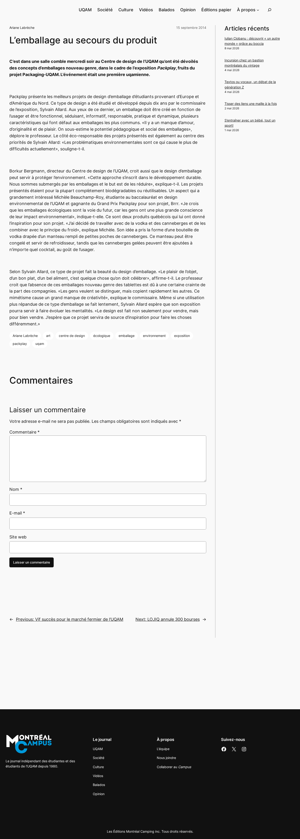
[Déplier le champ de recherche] (269, 10)
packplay (20, 344)
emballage (127, 336)
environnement (154, 336)
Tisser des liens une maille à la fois (251, 104)
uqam (39, 344)
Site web (17, 536)
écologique (101, 336)
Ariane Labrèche (21, 28)
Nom (15, 489)
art (48, 336)
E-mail (17, 513)
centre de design (72, 336)
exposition (182, 336)
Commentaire (24, 432)
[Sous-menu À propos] (258, 9)
